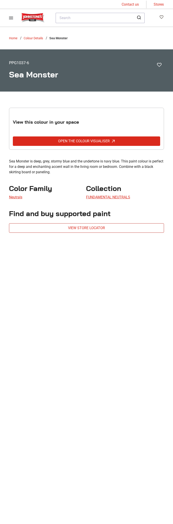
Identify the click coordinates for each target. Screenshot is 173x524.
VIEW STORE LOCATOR (86, 228)
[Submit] (139, 18)
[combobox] (100, 18)
